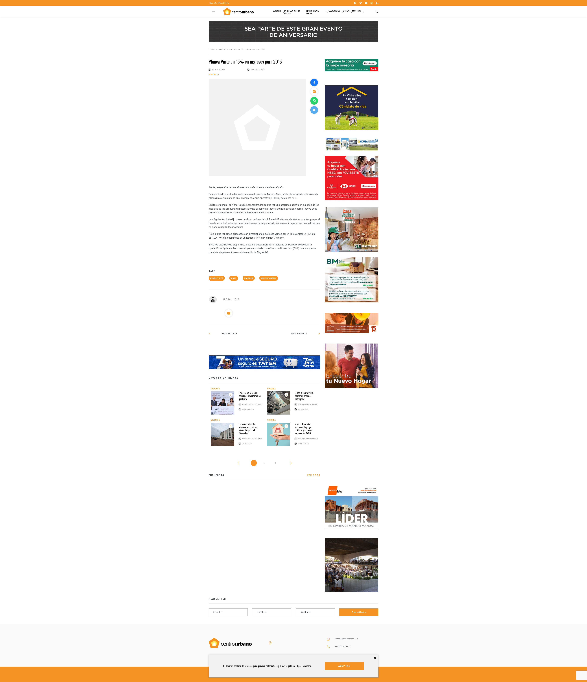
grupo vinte (216, 278)
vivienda (248, 278)
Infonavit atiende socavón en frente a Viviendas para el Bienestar (248, 428)
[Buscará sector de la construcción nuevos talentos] (292, 344)
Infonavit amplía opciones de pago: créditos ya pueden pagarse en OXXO (303, 428)
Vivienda (220, 49)
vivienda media (268, 278)
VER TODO (313, 475)
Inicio (211, 49)
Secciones (277, 10)
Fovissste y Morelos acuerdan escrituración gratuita (250, 396)
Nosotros (356, 10)
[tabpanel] (264, 420)
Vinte (234, 278)
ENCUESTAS (216, 475)
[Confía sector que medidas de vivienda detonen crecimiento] (236, 344)
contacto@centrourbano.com (346, 639)
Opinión (346, 10)
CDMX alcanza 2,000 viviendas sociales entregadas (304, 396)
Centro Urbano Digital (312, 12)
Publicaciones (334, 10)
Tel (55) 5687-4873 (342, 646)
